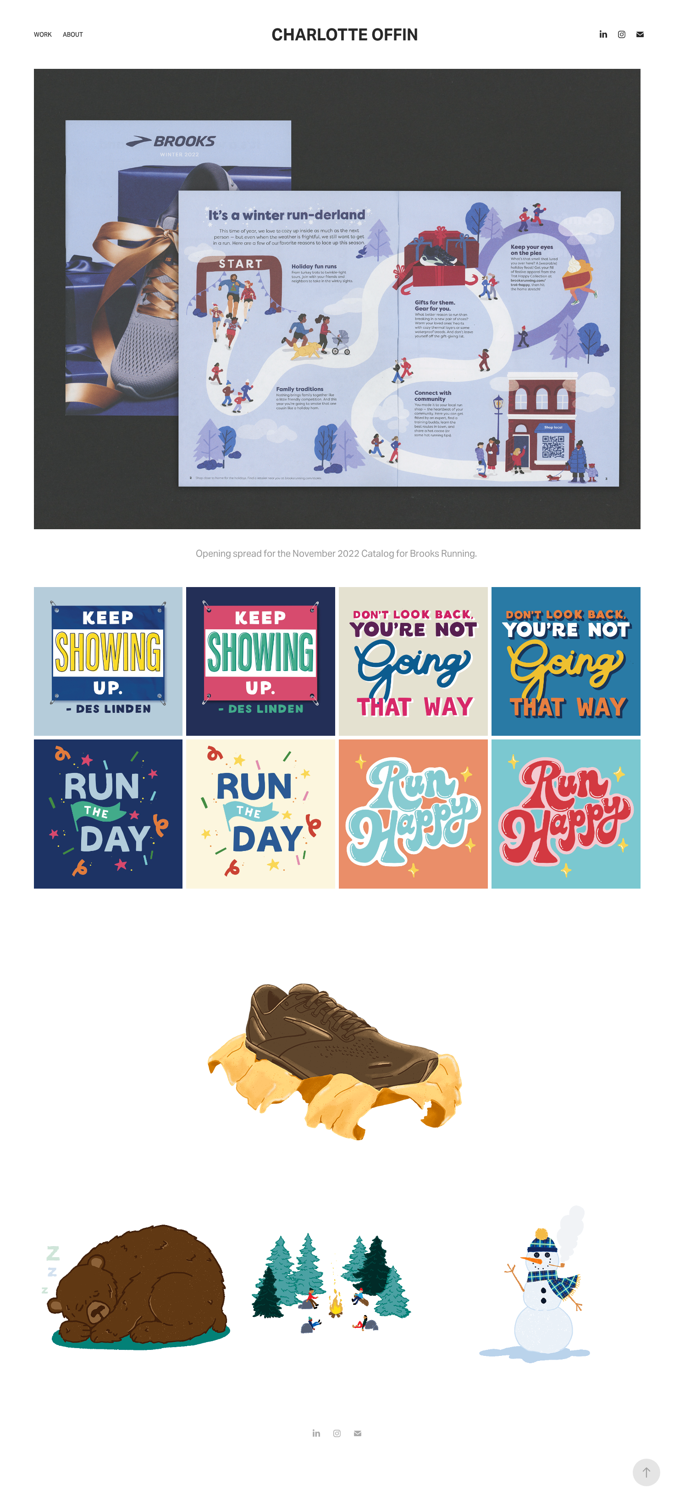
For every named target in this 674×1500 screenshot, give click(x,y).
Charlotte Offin (344, 34)
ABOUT (73, 35)
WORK (43, 35)
